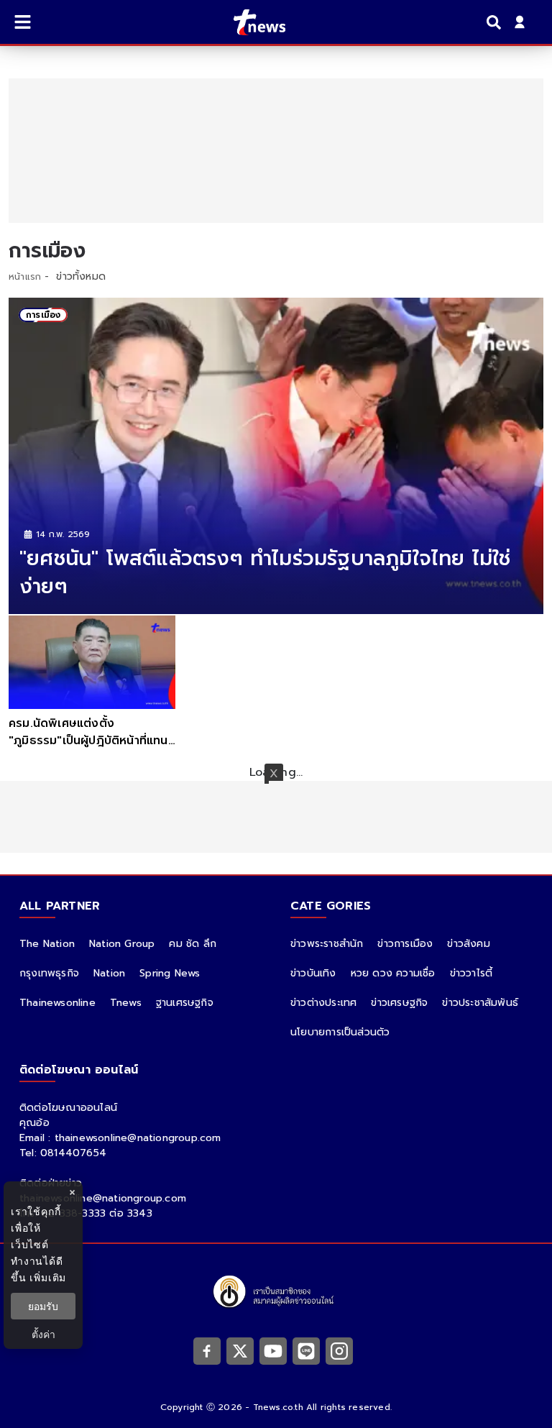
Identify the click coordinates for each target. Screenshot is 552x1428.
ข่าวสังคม (468, 943)
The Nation (47, 943)
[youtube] (273, 1350)
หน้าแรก (25, 276)
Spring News (169, 973)
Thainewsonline (57, 1002)
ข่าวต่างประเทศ (323, 1002)
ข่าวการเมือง (405, 943)
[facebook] (207, 1350)
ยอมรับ (43, 1306)
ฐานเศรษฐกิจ (184, 1002)
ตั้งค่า (43, 1334)
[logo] (250, 22)
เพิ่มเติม (47, 1277)
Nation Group (122, 943)
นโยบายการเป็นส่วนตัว (340, 1032)
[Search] (495, 22)
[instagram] (339, 1350)
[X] (240, 1350)
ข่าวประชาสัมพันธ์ (480, 1002)
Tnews (126, 1002)
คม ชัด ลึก (192, 943)
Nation (109, 973)
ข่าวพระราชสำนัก (326, 943)
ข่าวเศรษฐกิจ (399, 1002)
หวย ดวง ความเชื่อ (393, 973)
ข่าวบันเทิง (313, 973)
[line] (306, 1350)
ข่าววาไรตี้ (471, 973)
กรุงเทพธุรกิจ (49, 973)
